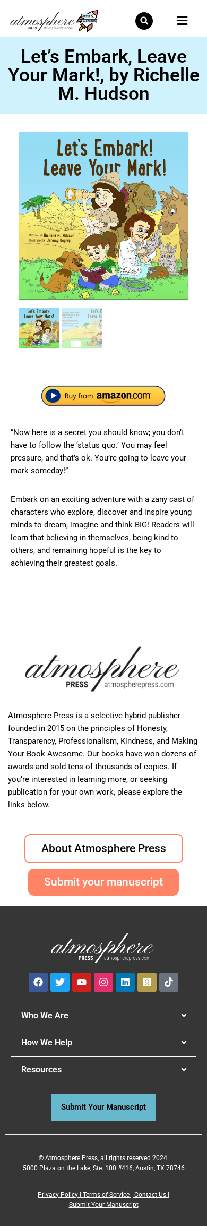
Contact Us (150, 1194)
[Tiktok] (168, 982)
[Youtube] (81, 982)
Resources (41, 1070)
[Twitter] (60, 982)
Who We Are (44, 1015)
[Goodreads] (147, 982)
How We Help (46, 1042)
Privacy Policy (58, 1194)
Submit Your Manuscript (104, 1204)
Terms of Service (106, 1194)
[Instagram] (103, 982)
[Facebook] (38, 982)
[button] (144, 21)
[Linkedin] (125, 982)
